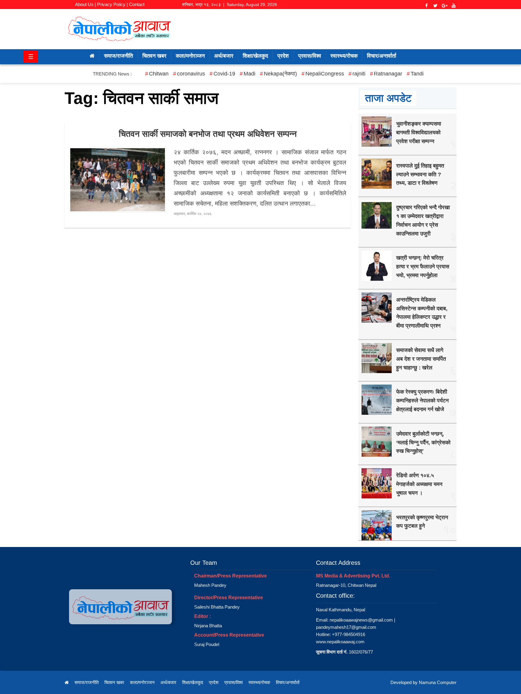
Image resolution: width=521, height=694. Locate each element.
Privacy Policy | (112, 4)
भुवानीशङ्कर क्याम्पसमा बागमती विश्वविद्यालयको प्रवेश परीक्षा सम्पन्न (418, 132)
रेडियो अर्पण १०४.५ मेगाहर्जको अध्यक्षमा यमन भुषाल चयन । (419, 484)
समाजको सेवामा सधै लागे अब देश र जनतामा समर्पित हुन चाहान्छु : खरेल (421, 359)
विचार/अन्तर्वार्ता (381, 56)
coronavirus (191, 74)
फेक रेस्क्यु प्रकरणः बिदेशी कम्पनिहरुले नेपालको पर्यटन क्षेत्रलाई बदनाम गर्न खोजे (422, 400)
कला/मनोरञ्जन (190, 56)
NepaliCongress (324, 74)
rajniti (358, 74)
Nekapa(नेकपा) (280, 74)
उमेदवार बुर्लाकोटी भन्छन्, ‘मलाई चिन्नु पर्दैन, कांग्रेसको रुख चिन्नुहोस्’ (423, 442)
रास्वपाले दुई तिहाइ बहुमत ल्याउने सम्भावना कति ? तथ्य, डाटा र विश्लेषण (420, 174)
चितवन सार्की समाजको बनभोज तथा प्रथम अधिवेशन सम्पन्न (208, 134)
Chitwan (159, 74)
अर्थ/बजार (223, 56)
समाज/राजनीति (118, 56)
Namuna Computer (437, 682)
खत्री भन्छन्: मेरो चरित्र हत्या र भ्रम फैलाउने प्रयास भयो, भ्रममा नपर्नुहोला (422, 266)
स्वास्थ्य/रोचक (344, 56)
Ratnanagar (388, 74)
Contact (136, 4)
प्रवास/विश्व (309, 56)
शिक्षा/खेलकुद (255, 56)
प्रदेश (283, 56)
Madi (249, 74)
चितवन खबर (154, 56)
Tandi (417, 74)
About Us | (85, 4)
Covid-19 (224, 74)
